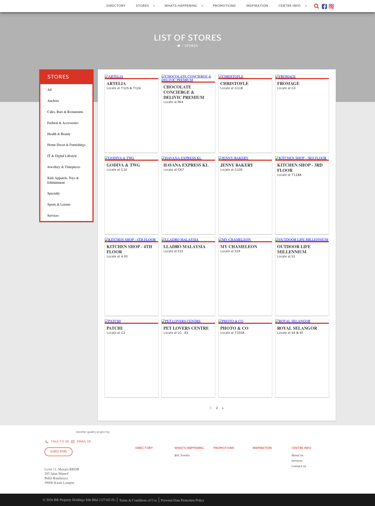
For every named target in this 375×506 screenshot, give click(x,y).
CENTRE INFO (289, 6)
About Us (297, 456)
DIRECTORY (115, 6)
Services (297, 461)
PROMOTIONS (224, 6)
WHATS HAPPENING (180, 6)
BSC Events (182, 456)
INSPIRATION (257, 6)
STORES (142, 6)
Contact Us (298, 466)
